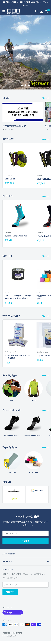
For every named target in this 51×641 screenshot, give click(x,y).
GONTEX (8, 292)
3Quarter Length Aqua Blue (16, 236)
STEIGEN (8, 232)
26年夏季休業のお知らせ (14, 125)
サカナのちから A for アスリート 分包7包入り (17, 356)
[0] (46, 11)
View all (45, 98)
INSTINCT (8, 175)
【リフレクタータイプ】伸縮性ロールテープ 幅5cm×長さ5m (18, 296)
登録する (25, 541)
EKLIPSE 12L (10, 179)
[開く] (36, 11)
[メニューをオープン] (3, 11)
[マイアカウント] (41, 11)
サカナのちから (10, 352)
